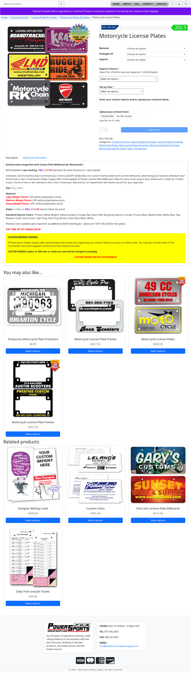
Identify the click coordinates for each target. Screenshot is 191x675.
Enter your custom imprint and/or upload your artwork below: (134, 99)
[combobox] (30, 3)
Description (12, 157)
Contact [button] (147, 3)
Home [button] (116, 3)
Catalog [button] (161, 3)
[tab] (11, 158)
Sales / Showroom (137, 148)
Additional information (35, 157)
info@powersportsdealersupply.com (119, 646)
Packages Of (106, 53)
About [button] (127, 3)
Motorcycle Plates (108, 145)
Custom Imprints (20, 17)
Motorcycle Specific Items (112, 148)
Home (4, 17)
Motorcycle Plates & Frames (75, 17)
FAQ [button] (136, 3)
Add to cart (154, 129)
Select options (32, 351)
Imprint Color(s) (109, 68)
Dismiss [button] (154, 11)
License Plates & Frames (44, 17)
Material (104, 48)
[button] (179, 3)
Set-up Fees (106, 86)
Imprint (103, 59)
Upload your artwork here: (114, 111)
